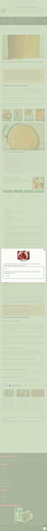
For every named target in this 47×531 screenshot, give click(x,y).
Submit (7, 276)
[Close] (44, 249)
